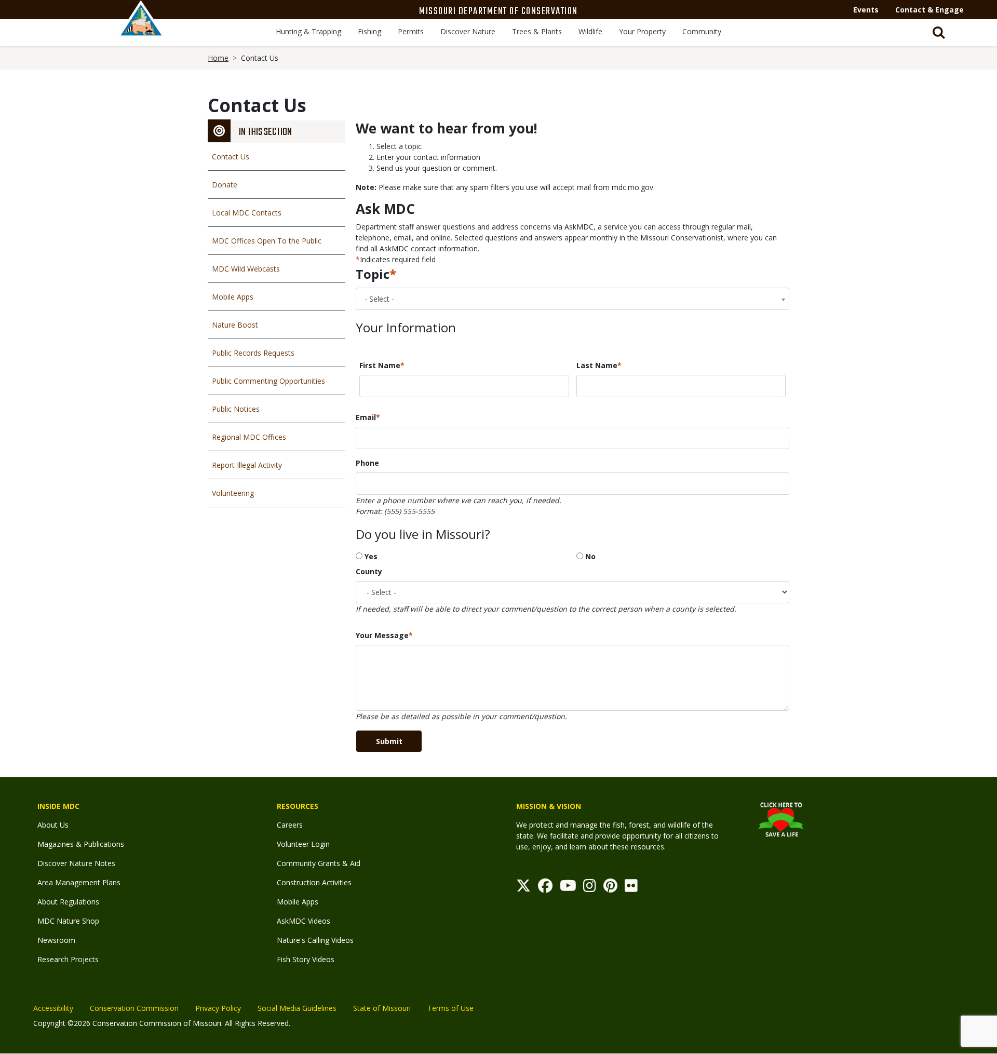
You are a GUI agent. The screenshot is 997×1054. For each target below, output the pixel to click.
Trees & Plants (537, 31)
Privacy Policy (218, 1008)
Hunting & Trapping (308, 31)
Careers (290, 825)
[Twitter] (523, 888)
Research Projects (68, 959)
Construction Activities (314, 882)
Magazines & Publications (80, 844)
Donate (224, 185)
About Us (53, 825)
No (590, 556)
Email (366, 417)
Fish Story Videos (305, 959)
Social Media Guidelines (297, 1008)
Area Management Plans (78, 882)
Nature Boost (235, 325)
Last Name (596, 365)
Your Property (642, 31)
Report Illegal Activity (247, 465)
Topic (372, 273)
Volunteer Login (303, 844)
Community (701, 31)
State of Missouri (382, 1008)
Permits (411, 31)
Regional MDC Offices (249, 437)
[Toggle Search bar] (939, 32)
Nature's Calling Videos (315, 940)
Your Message (382, 635)
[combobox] (572, 299)
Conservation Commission (134, 1008)
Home (218, 58)
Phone (367, 463)
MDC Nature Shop (68, 921)
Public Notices (236, 409)
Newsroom (56, 940)
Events (866, 10)
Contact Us (230, 156)
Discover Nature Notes (76, 863)
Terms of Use (450, 1008)
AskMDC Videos (303, 921)
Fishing (369, 31)
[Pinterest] (610, 888)
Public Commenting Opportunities (268, 381)
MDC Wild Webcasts (246, 269)
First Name (379, 365)
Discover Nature (467, 31)
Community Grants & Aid (318, 863)
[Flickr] (631, 888)
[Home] (141, 29)
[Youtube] (568, 888)
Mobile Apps (232, 297)
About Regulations (68, 902)
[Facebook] (545, 888)
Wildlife (590, 31)
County (369, 571)
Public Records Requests (253, 353)
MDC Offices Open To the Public (266, 241)
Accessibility (53, 1008)
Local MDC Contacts (246, 213)
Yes (371, 556)
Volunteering (233, 493)
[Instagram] (589, 888)
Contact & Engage (929, 10)
